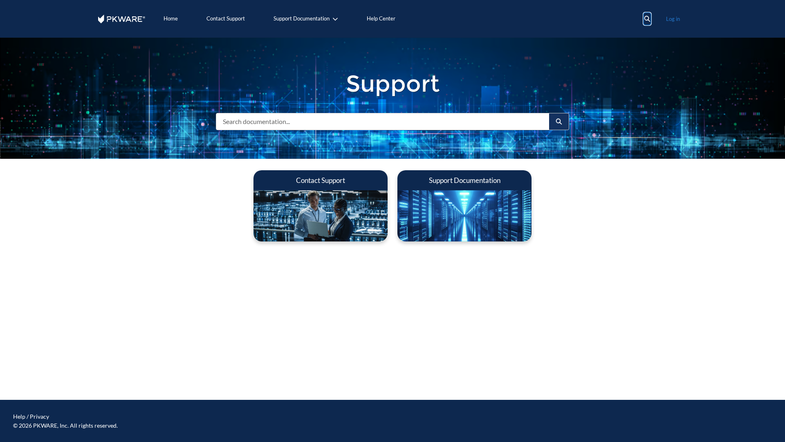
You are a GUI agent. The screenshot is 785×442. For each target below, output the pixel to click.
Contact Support (225, 18)
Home (171, 18)
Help (19, 416)
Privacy (39, 416)
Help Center (381, 18)
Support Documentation (302, 18)
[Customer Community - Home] (121, 19)
